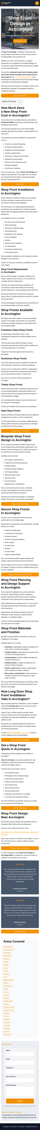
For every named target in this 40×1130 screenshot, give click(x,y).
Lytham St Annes (8, 1010)
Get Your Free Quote (20, 808)
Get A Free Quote (20, 931)
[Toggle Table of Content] (19, 101)
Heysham (6, 1031)
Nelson (5, 971)
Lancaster (6, 1013)
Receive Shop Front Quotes (20, 848)
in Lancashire (24, 732)
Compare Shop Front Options (20, 431)
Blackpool (6, 1019)
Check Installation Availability (20, 740)
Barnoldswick (7, 986)
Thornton (6, 1016)
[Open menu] (37, 3)
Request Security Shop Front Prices (20, 574)
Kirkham (6, 998)
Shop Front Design (13, 732)
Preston (5, 989)
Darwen (6, 965)
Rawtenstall (34, 832)
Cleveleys (6, 1025)
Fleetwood (6, 1028)
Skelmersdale (7, 1001)
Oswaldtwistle (5, 832)
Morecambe (7, 1034)
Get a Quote (19, 41)
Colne (5, 977)
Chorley (6, 983)
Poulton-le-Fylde (8, 1007)
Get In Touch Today (20, 95)
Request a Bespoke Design (20, 504)
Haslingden (25, 832)
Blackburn (4, 834)
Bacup (5, 968)
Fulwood (6, 995)
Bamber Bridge (8, 980)
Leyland (6, 992)
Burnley (5, 962)
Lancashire (7, 1022)
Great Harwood (16, 832)
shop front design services (23, 77)
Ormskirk (6, 1004)
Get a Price (20, 184)
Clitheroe (6, 974)
